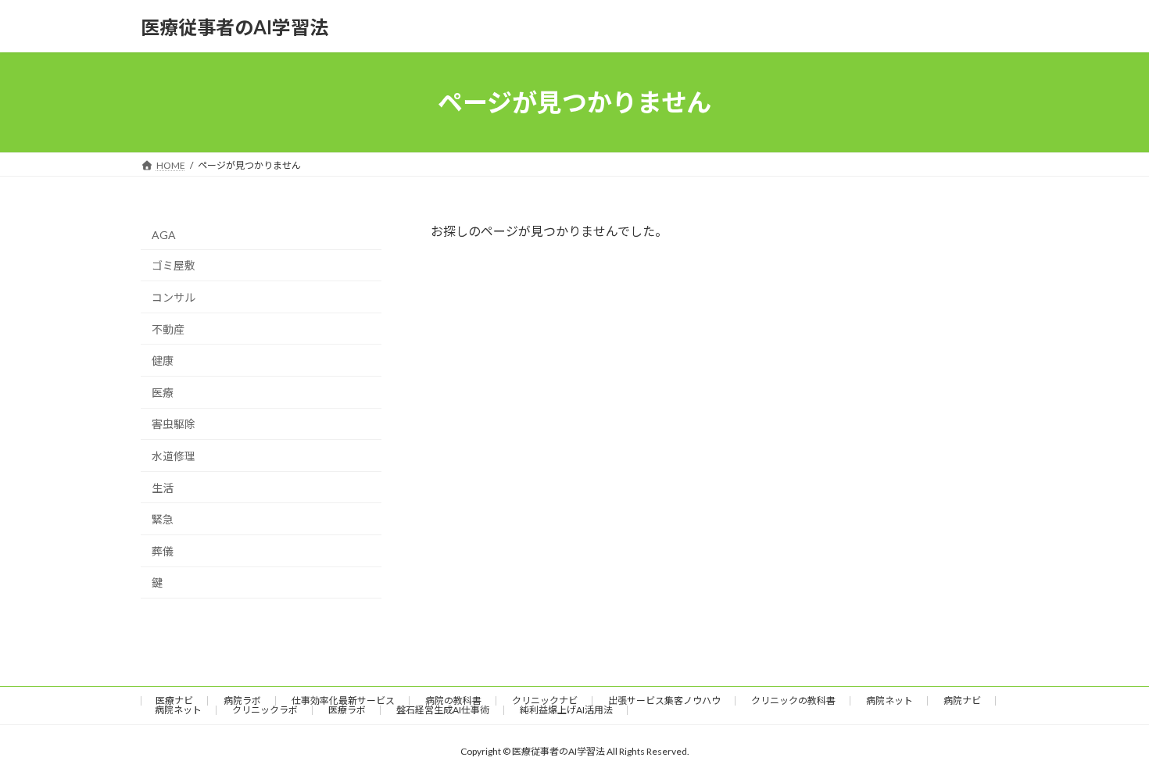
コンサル (173, 297)
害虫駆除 (173, 424)
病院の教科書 (453, 700)
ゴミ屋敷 (173, 266)
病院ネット (889, 700)
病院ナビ (962, 700)
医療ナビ (174, 700)
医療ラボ (347, 710)
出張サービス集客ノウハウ (664, 700)
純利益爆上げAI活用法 (566, 710)
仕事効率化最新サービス (343, 700)
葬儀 (163, 551)
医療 (163, 392)
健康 (163, 360)
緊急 (163, 519)
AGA (164, 234)
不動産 (168, 329)
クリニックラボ (265, 710)
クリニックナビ (545, 700)
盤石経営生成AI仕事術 (442, 710)
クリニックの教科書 (793, 700)
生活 (163, 488)
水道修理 (173, 456)
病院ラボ (242, 700)
